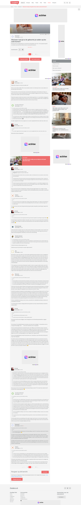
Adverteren (12, 499)
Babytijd (19, 6)
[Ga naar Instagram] (70, 488)
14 (35, 54)
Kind (41, 2)
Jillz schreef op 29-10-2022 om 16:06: (19, 371)
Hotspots (54, 2)
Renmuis (17, 274)
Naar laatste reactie (36, 59)
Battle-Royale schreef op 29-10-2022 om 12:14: (21, 277)
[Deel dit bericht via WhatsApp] (19, 49)
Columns (11, 497)
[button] (30, 47)
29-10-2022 (17, 82)
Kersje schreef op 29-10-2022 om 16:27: (20, 450)
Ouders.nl (14, 488)
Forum (49, 2)
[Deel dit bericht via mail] (22, 49)
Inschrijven (61, 497)
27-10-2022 (17, 37)
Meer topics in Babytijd (57, 68)
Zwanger (28, 2)
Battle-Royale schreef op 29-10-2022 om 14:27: (21, 127)
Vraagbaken (12, 496)
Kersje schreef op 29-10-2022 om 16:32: (20, 427)
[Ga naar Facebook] (65, 488)
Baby (33, 2)
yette (16, 81)
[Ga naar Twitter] (67, 488)
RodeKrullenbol (18, 236)
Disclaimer (22, 495)
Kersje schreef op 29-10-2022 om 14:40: (20, 198)
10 (27, 54)
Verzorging (25, 157)
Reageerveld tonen (17, 479)
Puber (45, 2)
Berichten (12, 500)
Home (12, 6)
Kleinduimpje (18, 226)
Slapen (54, 106)
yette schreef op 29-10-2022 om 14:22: (20, 171)
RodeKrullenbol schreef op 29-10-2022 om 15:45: (21, 312)
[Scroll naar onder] (79, 9)
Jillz (16, 251)
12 (32, 54)
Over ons (11, 501)
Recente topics (55, 65)
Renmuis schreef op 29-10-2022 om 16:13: (20, 396)
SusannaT (17, 35)
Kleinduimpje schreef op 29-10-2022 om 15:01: (21, 239)
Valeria (16, 195)
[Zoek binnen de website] (65, 3)
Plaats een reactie (24, 59)
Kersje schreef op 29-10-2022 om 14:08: (20, 108)
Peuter (37, 2)
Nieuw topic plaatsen (57, 70)
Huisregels (22, 493)
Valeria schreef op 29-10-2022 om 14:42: (20, 214)
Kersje (16, 124)
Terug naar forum (56, 63)
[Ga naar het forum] (67, 3)
